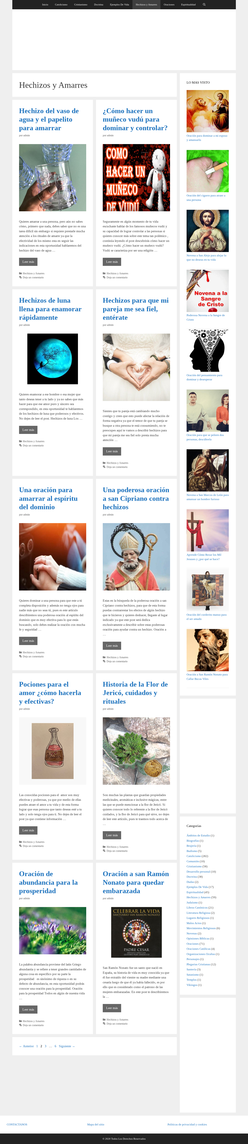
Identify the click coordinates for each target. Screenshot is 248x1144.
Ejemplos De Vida (119, 4)
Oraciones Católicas (199, 948)
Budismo (192, 851)
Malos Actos (194, 923)
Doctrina (98, 4)
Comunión (193, 861)
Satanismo (193, 974)
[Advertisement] (124, 39)
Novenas (192, 933)
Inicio (45, 4)
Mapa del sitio (95, 1124)
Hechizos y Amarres (146, 4)
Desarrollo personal (198, 871)
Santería (191, 969)
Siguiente (67, 1046)
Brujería (191, 845)
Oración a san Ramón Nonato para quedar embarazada (136, 882)
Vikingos (192, 985)
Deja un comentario (33, 277)
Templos (192, 979)
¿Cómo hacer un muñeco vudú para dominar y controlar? (135, 119)
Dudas (190, 882)
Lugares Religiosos (198, 918)
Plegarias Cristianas (198, 964)
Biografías (193, 840)
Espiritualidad (188, 4)
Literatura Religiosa (198, 912)
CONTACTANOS (17, 1124)
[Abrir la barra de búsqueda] (204, 4)
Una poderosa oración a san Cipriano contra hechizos (136, 498)
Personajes (193, 959)
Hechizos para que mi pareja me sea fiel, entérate (136, 308)
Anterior (26, 1046)
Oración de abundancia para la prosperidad (48, 882)
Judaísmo (192, 902)
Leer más (29, 263)
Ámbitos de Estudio (198, 835)
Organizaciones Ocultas (201, 954)
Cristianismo (80, 4)
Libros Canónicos (197, 907)
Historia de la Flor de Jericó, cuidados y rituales (135, 692)
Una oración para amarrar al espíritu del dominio (48, 498)
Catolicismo (61, 4)
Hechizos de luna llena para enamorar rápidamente (50, 308)
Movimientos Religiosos (201, 928)
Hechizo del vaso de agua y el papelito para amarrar (49, 119)
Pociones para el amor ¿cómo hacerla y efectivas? (50, 692)
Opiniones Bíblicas (198, 938)
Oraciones (169, 4)
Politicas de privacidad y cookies (187, 1124)
